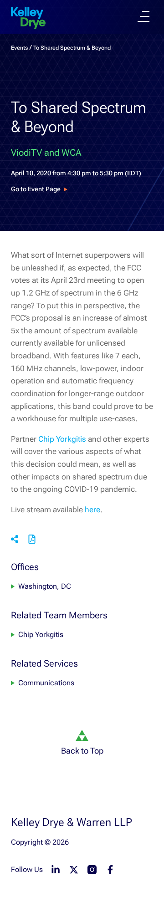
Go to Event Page (36, 189)
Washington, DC (44, 586)
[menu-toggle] (143, 16)
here (92, 509)
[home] (28, 18)
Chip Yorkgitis (62, 438)
